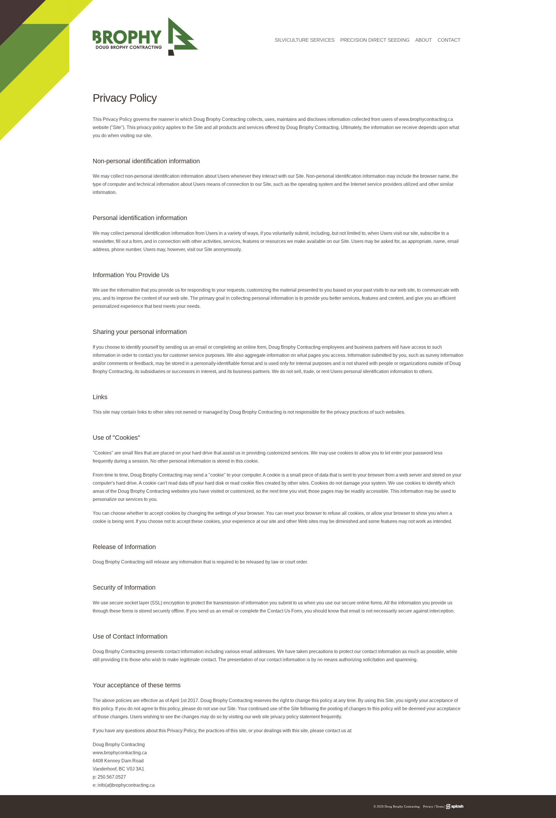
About (423, 40)
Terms (440, 806)
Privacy (428, 806)
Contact (449, 40)
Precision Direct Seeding (374, 40)
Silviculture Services (304, 40)
